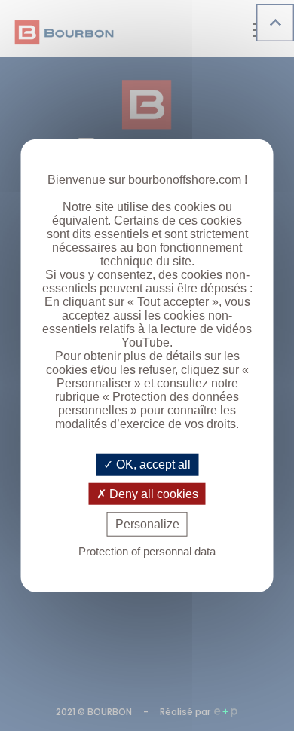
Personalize (147, 524)
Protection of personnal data (147, 550)
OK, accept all (152, 464)
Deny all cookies (152, 494)
